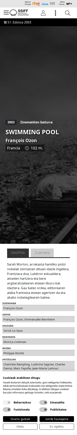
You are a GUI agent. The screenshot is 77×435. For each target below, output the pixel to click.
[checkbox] (7, 402)
